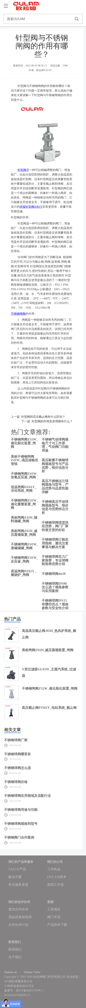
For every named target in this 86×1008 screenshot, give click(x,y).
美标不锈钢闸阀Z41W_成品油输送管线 (24, 460)
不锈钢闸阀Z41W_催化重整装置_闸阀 (24, 504)
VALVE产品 (17, 869)
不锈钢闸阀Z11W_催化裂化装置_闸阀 (24, 443)
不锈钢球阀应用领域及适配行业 (27, 795)
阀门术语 (54, 917)
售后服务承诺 (18, 884)
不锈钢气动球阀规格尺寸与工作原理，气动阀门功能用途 (55, 445)
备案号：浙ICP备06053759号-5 (23, 990)
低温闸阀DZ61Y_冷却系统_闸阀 (24, 489)
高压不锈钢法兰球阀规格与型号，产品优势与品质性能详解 (55, 486)
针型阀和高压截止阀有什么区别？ (43, 416)
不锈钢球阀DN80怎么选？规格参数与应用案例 (55, 587)
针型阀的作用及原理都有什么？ (52, 421)
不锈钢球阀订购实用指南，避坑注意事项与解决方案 (55, 543)
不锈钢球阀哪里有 (17, 754)
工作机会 (54, 869)
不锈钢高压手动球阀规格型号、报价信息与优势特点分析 (55, 507)
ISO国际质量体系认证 (18, 981)
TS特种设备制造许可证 (19, 986)
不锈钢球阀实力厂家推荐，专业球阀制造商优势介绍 (55, 560)
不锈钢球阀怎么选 (17, 768)
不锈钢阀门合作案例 (19, 837)
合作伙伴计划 (18, 925)
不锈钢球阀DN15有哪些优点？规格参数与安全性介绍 (55, 604)
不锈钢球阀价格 (16, 782)
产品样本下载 (57, 925)
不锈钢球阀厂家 (16, 740)
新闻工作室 (55, 884)
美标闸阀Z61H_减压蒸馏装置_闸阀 (24, 532)
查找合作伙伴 (18, 909)
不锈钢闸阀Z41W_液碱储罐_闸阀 (24, 546)
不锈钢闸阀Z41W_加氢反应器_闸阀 (24, 475)
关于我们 (15, 957)
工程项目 (54, 909)
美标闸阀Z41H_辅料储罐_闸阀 (24, 519)
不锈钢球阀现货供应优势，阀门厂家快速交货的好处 (55, 526)
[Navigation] (6, 6)
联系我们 (15, 949)
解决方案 (15, 877)
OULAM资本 (56, 877)
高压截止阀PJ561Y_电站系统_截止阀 (49, 707)
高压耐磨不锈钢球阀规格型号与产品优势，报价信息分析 (55, 465)
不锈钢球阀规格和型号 (21, 823)
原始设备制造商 (20, 917)
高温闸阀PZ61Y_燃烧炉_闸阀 (23, 573)
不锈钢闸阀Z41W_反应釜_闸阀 (24, 559)
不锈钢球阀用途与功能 (21, 809)
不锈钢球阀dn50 (54, 573)
